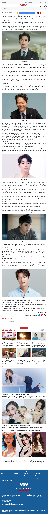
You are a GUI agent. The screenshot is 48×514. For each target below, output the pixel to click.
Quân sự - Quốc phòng (6, 480)
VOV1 (8, 0)
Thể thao (37, 473)
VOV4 (23, 0)
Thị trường (15, 473)
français (6, 2)
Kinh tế (2, 473)
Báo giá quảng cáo (5, 501)
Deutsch (12, 2)
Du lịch (37, 478)
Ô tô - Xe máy (4, 475)
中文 (3, 2)
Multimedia (38, 471)
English (5, 5)
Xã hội (14, 471)
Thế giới (26, 471)
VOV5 (27, 0)
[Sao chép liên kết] (43, 13)
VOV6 (32, 0)
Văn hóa (14, 478)
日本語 (25, 2)
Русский (43, 2)
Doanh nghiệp (16, 475)
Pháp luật (26, 473)
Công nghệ (26, 475)
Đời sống (3, 478)
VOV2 (13, 0)
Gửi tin (24, 327)
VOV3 (18, 0)
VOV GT (37, 0)
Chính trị (3, 471)
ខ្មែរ (29, 2)
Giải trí (25, 478)
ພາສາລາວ (38, 2)
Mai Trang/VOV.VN (42, 312)
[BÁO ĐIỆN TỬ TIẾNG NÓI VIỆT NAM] (23, 5)
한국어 (32, 2)
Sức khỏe (37, 475)
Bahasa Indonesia (18, 2)
